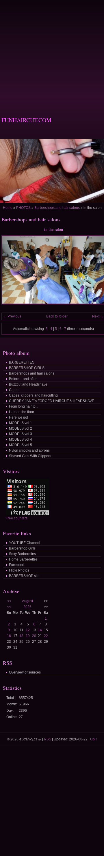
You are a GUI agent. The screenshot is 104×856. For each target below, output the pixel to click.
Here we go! (18, 417)
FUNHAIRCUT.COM (26, 120)
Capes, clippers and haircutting (33, 395)
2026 (27, 607)
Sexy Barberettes (22, 554)
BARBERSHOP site (24, 576)
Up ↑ (93, 739)
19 (28, 636)
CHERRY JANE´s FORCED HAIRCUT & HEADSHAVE (51, 401)
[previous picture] (10, 272)
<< (9, 601)
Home (7, 208)
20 (34, 636)
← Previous (12, 316)
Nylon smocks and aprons (29, 450)
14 (40, 630)
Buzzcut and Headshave (28, 384)
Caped (14, 390)
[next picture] (96, 272)
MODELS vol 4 (20, 439)
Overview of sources (25, 672)
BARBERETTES (21, 362)
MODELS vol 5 (20, 445)
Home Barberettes (23, 559)
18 (21, 636)
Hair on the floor (21, 412)
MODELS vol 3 (20, 434)
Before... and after (23, 379)
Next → (98, 316)
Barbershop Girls (22, 548)
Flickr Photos (19, 570)
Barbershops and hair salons (57, 208)
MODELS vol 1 (20, 423)
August (27, 601)
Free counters (16, 518)
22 (46, 636)
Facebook (17, 565)
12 (28, 630)
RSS (47, 739)
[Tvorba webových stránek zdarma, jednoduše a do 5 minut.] (40, 739)
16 (9, 636)
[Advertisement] (52, 52)
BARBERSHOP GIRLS (26, 368)
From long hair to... (23, 406)
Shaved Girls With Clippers (30, 456)
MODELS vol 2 (20, 428)
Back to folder (57, 316)
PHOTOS (23, 208)
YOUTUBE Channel (24, 543)
